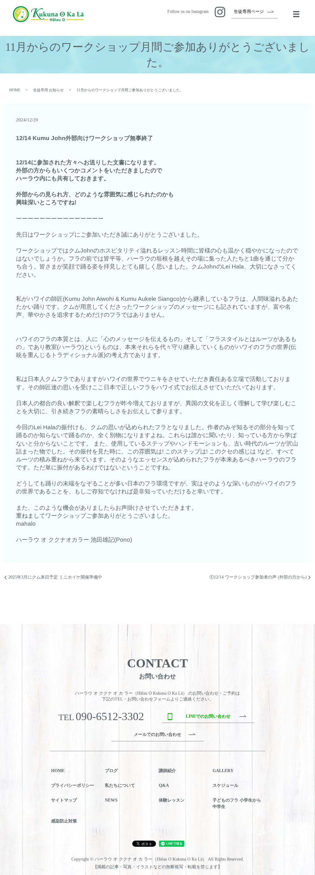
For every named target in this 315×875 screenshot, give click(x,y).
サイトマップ (64, 800)
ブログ (111, 770)
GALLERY (223, 770)
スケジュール (225, 785)
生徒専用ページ (249, 11)
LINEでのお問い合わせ (208, 716)
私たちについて (120, 785)
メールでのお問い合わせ (157, 734)
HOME (14, 90)
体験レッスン (172, 800)
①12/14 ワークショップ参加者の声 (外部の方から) (258, 577)
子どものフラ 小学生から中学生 (237, 803)
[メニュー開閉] (296, 14)
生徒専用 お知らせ (48, 90)
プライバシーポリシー (72, 785)
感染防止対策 (64, 821)
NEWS (111, 800)
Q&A (164, 785)
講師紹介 (167, 770)
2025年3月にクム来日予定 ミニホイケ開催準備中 (55, 577)
